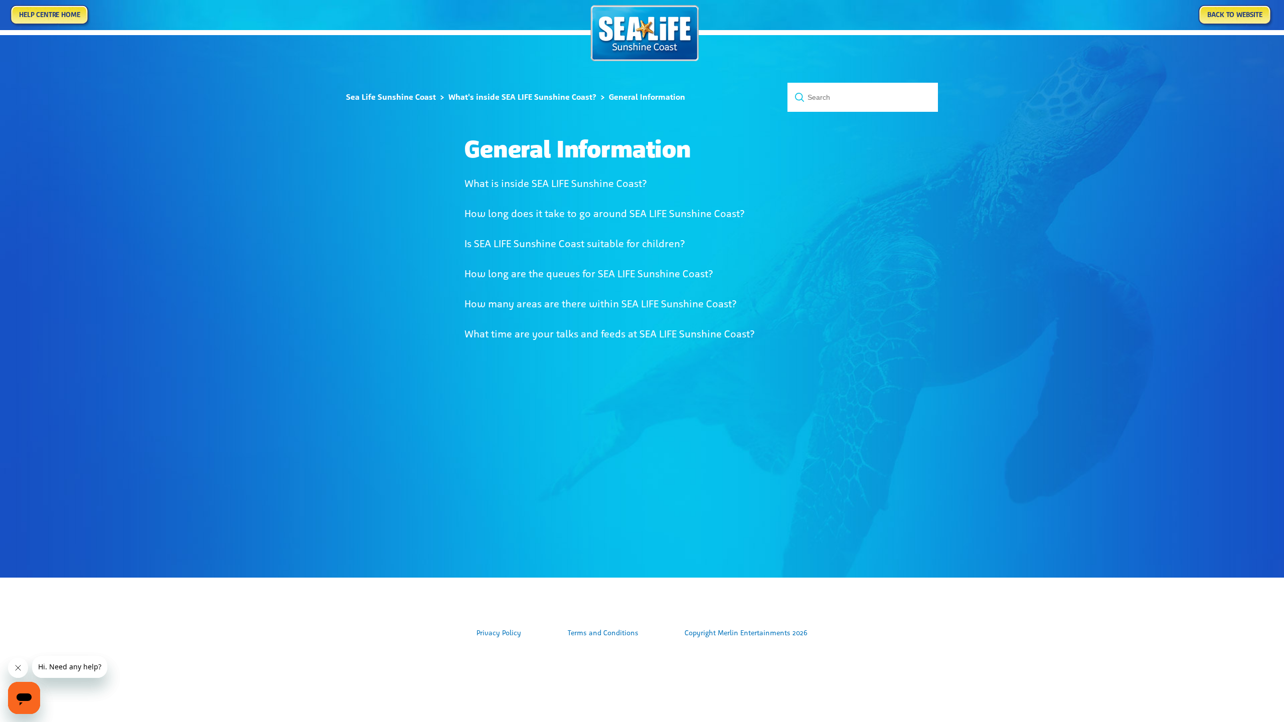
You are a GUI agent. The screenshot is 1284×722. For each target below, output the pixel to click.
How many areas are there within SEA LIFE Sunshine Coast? (600, 304)
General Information (647, 97)
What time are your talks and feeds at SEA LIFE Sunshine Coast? (609, 334)
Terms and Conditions (603, 633)
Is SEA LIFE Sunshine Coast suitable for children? (574, 244)
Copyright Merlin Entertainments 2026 (746, 633)
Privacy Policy (498, 633)
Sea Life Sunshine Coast (391, 97)
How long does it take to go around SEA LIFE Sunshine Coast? (604, 214)
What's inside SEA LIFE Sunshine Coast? (522, 97)
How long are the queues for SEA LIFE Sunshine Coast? (588, 274)
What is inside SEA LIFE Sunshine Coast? (555, 183)
